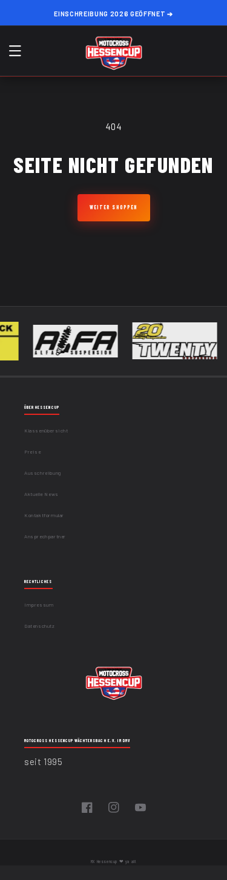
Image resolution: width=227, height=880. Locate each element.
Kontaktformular (44, 515)
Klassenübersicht (46, 431)
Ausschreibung (42, 473)
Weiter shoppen (113, 207)
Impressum (38, 605)
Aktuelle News (41, 494)
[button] (15, 50)
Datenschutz (39, 626)
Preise (32, 452)
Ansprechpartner (45, 536)
